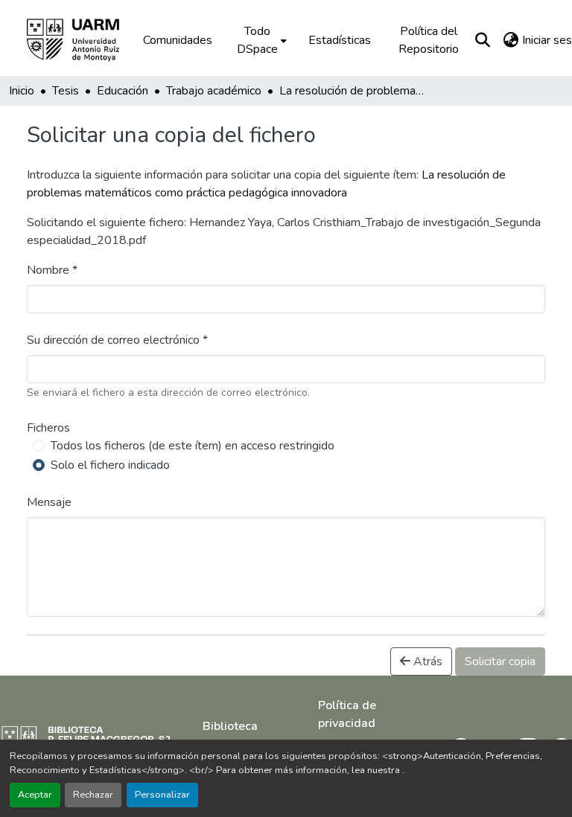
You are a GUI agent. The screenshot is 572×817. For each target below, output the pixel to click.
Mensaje (49, 502)
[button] (83, 40)
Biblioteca (230, 726)
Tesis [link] (65, 91)
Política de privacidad (347, 714)
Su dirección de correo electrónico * (117, 340)
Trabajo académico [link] (213, 91)
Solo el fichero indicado (110, 465)
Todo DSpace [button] (257, 40)
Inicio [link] (21, 91)
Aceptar (35, 794)
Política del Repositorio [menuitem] (428, 40)
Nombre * (52, 270)
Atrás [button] (426, 661)
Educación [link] (122, 91)
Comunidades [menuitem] (177, 40)
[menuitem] (260, 40)
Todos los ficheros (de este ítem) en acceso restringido (192, 446)
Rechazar (93, 794)
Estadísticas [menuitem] (339, 40)
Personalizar (162, 794)
